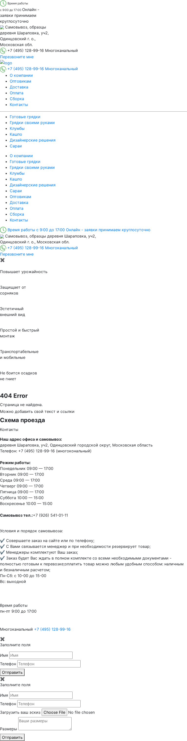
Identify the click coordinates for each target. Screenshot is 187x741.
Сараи (16, 145)
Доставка (19, 87)
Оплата (16, 92)
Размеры (8, 728)
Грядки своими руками (32, 122)
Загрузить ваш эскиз (20, 712)
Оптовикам (20, 81)
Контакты (19, 104)
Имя (4, 655)
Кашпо (16, 134)
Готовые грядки (25, 116)
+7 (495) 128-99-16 (52, 629)
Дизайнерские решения (33, 140)
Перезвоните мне (17, 56)
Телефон (8, 663)
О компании (21, 75)
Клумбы (17, 128)
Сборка (17, 98)
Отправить (12, 672)
